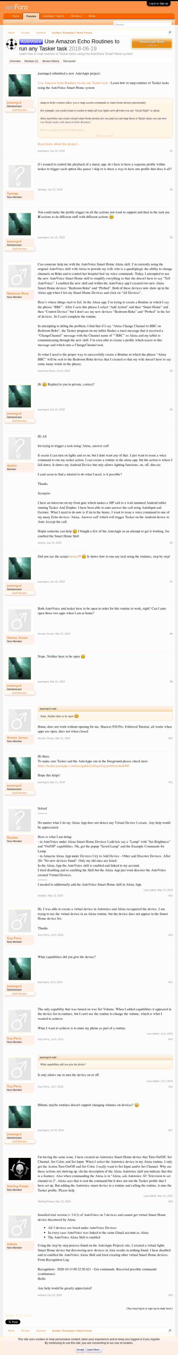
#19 (170, 1295)
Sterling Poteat (17, 1186)
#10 (170, 738)
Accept (80, 1350)
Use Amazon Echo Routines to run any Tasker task (73, 83)
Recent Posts (37, 22)
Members (76, 16)
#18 (170, 1201)
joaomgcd (14, 102)
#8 (171, 633)
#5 (171, 409)
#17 (170, 1130)
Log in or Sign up (158, 3)
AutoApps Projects (53, 16)
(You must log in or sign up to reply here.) (150, 1308)
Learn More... (94, 1350)
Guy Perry (14, 938)
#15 (170, 1039)
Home (16, 16)
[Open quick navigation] (169, 32)
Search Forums (16, 22)
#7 (171, 581)
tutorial (74, 556)
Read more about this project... (59, 144)
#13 (170, 934)
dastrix (12, 465)
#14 (170, 982)
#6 (171, 542)
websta (12, 1244)
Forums (31, 16)
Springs (12, 193)
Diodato (12, 837)
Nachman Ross (18, 293)
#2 (171, 189)
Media (92, 16)
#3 (171, 237)
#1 (171, 150)
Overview (15, 61)
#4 (171, 370)
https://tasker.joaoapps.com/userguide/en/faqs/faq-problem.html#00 (83, 765)
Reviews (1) (31, 61)
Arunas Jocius (17, 637)
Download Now (152, 43)
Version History (50, 61)
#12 (170, 895)
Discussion (69, 61)
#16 (170, 1086)
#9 (171, 681)
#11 (171, 782)
